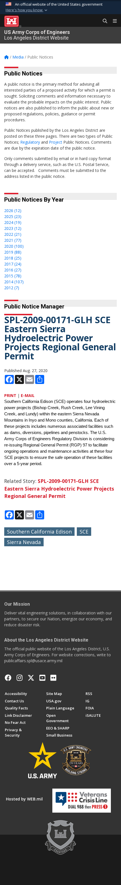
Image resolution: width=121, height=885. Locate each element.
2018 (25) (12, 258)
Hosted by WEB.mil (24, 799)
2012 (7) (11, 287)
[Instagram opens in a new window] (20, 678)
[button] (27, 10)
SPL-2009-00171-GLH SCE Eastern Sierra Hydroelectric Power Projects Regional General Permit (59, 488)
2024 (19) (12, 222)
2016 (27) (12, 270)
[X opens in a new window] (31, 678)
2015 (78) (12, 276)
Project (55, 142)
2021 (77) (12, 240)
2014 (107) (14, 281)
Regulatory (30, 142)
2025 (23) (12, 216)
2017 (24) (12, 264)
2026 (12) (12, 210)
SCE (84, 531)
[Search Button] (103, 21)
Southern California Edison (39, 531)
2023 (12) (12, 228)
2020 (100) (14, 246)
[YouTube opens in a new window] (42, 678)
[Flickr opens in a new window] (53, 678)
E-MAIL (28, 395)
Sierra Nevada (24, 542)
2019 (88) (12, 252)
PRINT (10, 395)
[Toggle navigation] (112, 21)
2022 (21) (12, 234)
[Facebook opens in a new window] (8, 678)
